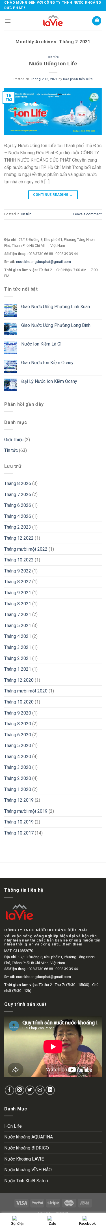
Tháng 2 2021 (17, 658)
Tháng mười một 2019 (25, 811)
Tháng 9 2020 (17, 713)
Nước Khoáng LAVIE (24, 1159)
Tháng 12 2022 (19, 538)
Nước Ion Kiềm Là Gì (41, 344)
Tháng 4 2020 (17, 756)
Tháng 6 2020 (17, 734)
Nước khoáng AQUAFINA (28, 1137)
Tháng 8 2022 (17, 581)
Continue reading (53, 195)
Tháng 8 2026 (17, 483)
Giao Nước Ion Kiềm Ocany (47, 362)
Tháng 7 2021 (17, 614)
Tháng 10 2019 (19, 822)
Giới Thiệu (13, 439)
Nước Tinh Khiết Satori (26, 1180)
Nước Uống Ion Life (53, 63)
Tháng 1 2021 (17, 669)
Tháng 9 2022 (17, 571)
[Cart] (96, 20)
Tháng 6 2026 (17, 505)
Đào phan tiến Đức (78, 79)
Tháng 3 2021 (17, 647)
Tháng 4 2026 (17, 516)
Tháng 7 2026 (17, 494)
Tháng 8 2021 (17, 603)
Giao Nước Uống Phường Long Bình (55, 325)
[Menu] (7, 21)
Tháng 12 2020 (19, 680)
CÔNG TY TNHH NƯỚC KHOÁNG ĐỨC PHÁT (46, 930)
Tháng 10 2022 (19, 560)
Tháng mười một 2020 (25, 691)
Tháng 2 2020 (17, 778)
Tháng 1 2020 (17, 789)
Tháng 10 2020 (19, 702)
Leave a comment (87, 214)
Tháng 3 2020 (17, 767)
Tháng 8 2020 (17, 723)
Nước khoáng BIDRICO (26, 1148)
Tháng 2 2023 (17, 527)
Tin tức (53, 57)
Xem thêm (72, 944)
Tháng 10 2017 (19, 833)
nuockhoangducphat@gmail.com (43, 261)
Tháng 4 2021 (17, 636)
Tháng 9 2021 (17, 592)
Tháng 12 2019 (19, 800)
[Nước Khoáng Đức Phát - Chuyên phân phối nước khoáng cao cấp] (53, 21)
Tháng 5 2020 (17, 745)
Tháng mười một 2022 (25, 549)
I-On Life (13, 1126)
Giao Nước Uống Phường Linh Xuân (55, 306)
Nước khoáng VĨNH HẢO (28, 1169)
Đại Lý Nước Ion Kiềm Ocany (49, 381)
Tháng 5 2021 (17, 625)
